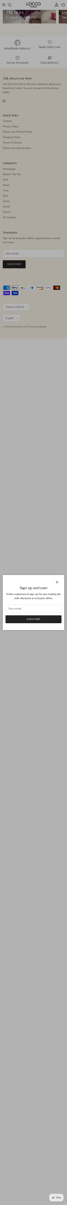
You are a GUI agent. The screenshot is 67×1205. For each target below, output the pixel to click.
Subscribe (33, 619)
